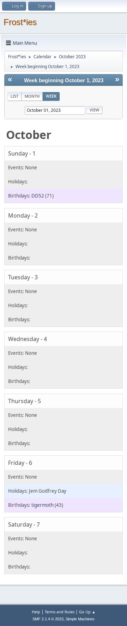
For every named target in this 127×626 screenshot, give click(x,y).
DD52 (37, 196)
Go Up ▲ (87, 611)
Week (51, 96)
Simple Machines (80, 619)
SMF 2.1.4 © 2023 (48, 619)
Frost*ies (20, 22)
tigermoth (42, 505)
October (29, 134)
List (14, 96)
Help (36, 611)
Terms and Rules (59, 611)
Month (32, 96)
